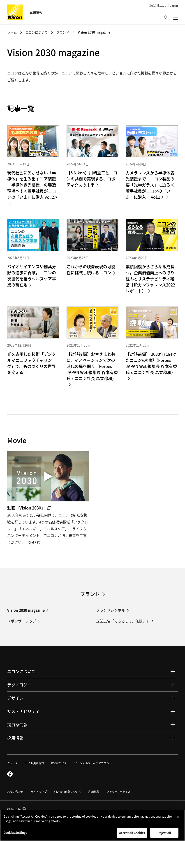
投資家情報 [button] (17, 724)
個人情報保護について (67, 792)
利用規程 (93, 792)
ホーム (12, 32)
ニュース (12, 763)
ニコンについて (36, 32)
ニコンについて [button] (21, 671)
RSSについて (59, 763)
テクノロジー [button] (19, 685)
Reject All (164, 833)
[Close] (178, 817)
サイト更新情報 (34, 763)
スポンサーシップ (21, 621)
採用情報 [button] (15, 738)
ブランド (62, 32)
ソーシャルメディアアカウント (93, 763)
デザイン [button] (15, 698)
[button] (166, 17)
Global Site (16, 809)
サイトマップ (39, 792)
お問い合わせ (15, 792)
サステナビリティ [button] (23, 711)
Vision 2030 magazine (26, 610)
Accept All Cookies (132, 833)
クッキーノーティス (118, 792)
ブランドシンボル (110, 610)
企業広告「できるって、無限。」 (123, 621)
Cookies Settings (15, 832)
